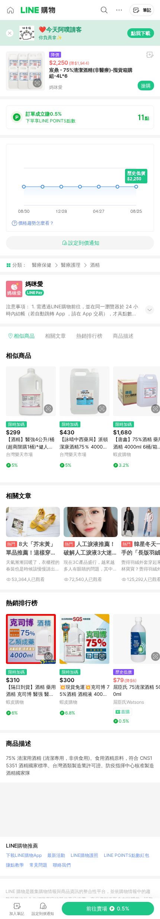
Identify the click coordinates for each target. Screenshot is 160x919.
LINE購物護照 (84, 855)
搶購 (146, 86)
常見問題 (38, 865)
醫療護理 (70, 265)
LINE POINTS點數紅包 (126, 855)
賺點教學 (15, 865)
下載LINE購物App (24, 855)
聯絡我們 (62, 865)
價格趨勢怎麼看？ (36, 223)
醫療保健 (41, 265)
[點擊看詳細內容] (31, 391)
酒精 (95, 265)
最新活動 (56, 855)
